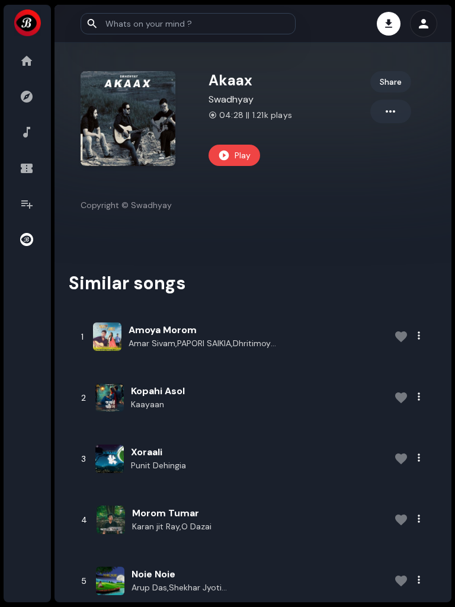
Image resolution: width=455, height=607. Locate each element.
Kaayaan (147, 404)
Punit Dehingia (158, 465)
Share (391, 81)
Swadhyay (231, 99)
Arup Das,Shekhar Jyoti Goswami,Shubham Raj (177, 588)
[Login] (423, 23)
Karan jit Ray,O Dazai (172, 526)
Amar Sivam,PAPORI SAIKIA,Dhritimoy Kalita (200, 344)
